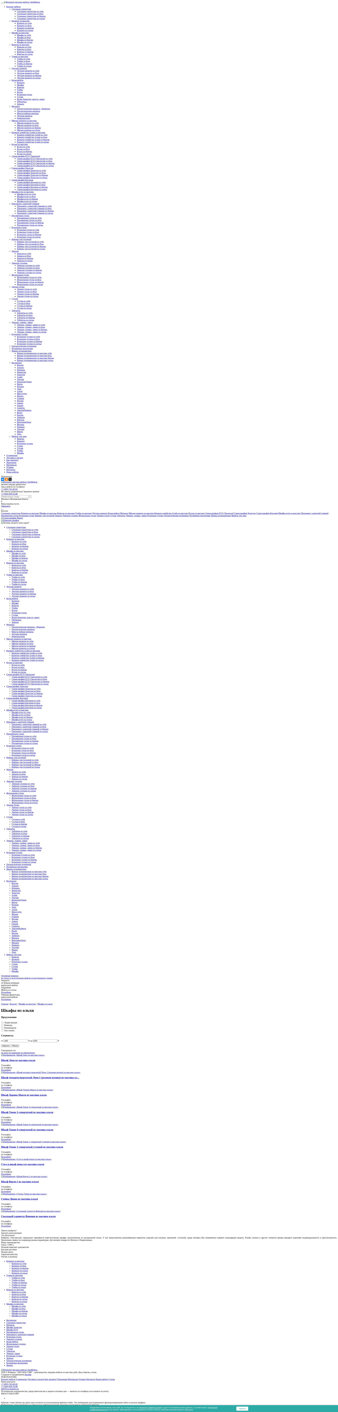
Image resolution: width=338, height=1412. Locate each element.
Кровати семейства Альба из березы (33, 139)
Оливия (20, 398)
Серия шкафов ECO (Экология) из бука (34, 161)
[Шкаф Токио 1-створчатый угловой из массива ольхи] (169, 1142)
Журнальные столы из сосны (30, 284)
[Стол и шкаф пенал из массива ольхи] (169, 1159)
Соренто (21, 408)
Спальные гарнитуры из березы (31, 16)
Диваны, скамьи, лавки (22, 322)
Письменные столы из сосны (30, 225)
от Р (15, 1041)
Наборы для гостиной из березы (31, 246)
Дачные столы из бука (27, 291)
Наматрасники (23, 118)
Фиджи (20, 401)
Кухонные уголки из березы (29, 341)
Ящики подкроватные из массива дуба (34, 353)
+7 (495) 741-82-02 (9, 489)
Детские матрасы (24, 116)
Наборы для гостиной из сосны (31, 249)
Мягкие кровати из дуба (28, 123)
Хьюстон (21, 375)
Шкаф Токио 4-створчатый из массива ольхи (27, 1129)
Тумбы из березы (24, 64)
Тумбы (20, 90)
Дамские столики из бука (28, 268)
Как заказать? (12, 460)
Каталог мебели (13, 7)
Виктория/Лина (24, 422)
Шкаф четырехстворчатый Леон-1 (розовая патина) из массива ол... (40, 1077)
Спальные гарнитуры (21, 9)
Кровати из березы (25, 28)
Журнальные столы (20, 275)
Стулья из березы (24, 306)
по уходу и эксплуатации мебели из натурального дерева (27, 977)
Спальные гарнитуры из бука (30, 14)
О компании (11, 455)
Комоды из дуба (24, 47)
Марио (20, 432)
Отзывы (10, 467)
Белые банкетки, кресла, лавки (31, 99)
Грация (20, 405)
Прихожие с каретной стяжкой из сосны (35, 213)
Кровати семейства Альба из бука (32, 137)
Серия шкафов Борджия (22, 180)
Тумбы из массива (20, 56)
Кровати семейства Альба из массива (28, 132)
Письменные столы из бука (29, 220)
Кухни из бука (23, 149)
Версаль (20, 420)
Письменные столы (20, 215)
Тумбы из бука (23, 61)
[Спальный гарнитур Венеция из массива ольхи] (169, 1211)
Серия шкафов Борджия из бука (31, 185)
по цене (5, 1053)
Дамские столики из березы (29, 270)
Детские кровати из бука (28, 73)
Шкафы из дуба (24, 35)
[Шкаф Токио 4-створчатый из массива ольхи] (169, 1124)
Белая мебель (17, 80)
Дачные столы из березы (28, 294)
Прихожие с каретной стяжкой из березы (35, 211)
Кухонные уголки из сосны (29, 344)
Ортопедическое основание (24, 346)
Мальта (20, 396)
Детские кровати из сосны (29, 78)
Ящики (9, 1365)
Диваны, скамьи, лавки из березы (32, 329)
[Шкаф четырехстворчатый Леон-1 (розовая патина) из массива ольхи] (169, 1072)
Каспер (20, 415)
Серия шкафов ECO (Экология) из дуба (34, 158)
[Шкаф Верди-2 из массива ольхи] (169, 1176)
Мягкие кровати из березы (29, 128)
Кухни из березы (24, 151)
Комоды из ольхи (19, 1301)
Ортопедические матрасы (28, 111)
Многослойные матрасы (28, 113)
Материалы (11, 465)
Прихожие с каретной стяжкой (25, 204)
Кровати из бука (24, 26)
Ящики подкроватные (22, 351)
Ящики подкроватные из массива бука (34, 356)
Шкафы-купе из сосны (27, 201)
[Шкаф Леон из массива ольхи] (169, 1055)
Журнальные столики (16, 1344)
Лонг (19, 434)
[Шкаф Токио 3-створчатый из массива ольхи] (169, 1107)
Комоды (20, 87)
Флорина (21, 370)
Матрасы (16, 106)
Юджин (20, 386)
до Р (44, 1041)
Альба (19, 377)
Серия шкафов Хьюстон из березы (32, 175)
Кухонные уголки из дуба (28, 337)
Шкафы (20, 85)
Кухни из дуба (23, 147)
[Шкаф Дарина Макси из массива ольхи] (169, 1090)
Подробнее (6, 992)
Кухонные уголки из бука (28, 339)
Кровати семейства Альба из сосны (33, 142)
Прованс (21, 427)
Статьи (112, 1379)
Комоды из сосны (25, 54)
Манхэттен (22, 394)
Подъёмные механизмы (22, 348)
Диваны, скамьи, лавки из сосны (31, 332)
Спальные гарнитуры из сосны (31, 18)
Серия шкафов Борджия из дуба (31, 182)
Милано (20, 424)
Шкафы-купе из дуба (26, 194)
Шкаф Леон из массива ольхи (18, 1060)
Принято (242, 1409)
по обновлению (28, 1053)
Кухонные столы (24, 94)
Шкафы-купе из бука (26, 196)
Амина (20, 403)
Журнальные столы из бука (29, 280)
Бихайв (28, 1374)
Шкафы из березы (25, 40)
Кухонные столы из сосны (29, 237)
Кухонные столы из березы (29, 234)
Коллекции (17, 363)
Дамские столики (19, 263)
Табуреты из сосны (25, 320)
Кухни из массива (20, 144)
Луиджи (20, 429)
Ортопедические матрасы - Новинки (33, 109)
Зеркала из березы (25, 258)
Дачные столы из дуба (27, 289)
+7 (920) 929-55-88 (9, 494)
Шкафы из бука (24, 37)
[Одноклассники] (6, 479)
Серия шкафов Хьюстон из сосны (32, 177)
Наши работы (12, 472)
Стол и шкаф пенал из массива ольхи (22, 1164)
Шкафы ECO (12, 1330)
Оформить (5, 506)
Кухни (20, 92)
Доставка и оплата (14, 458)
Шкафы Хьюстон (14, 1327)
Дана (19, 389)
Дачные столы (18, 287)
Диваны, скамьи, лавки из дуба (31, 325)
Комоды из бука (24, 49)
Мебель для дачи (19, 436)
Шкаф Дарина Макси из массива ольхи (24, 1095)
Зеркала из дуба (24, 253)
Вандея (20, 365)
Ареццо (20, 367)
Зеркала (20, 104)
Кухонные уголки (20, 334)
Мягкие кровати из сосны (28, 130)
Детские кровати (19, 68)
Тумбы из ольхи (19, 1287)
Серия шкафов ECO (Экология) (26, 156)
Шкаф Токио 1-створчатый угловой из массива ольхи (32, 1147)
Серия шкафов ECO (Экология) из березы (36, 163)
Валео (19, 413)
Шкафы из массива (20, 33)
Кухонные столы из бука (28, 232)
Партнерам (11, 462)
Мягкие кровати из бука (28, 125)
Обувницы (22, 102)
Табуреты (16, 310)
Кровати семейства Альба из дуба (32, 135)
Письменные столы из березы (30, 223)
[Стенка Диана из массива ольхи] (169, 1194)
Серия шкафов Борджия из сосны (32, 189)
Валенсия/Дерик (24, 382)
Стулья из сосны (24, 308)
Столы (20, 446)
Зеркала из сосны (24, 261)
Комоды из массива (20, 45)
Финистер (21, 372)
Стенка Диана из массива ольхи (19, 1199)
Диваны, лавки (13, 1353)
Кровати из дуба (24, 23)
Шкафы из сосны (24, 42)
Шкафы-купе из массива (23, 192)
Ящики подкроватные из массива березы (35, 358)
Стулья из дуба (23, 301)
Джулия (20, 379)
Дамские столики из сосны (29, 272)
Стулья (20, 97)
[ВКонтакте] (2, 479)
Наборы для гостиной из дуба (30, 242)
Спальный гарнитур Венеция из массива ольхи (28, 1216)
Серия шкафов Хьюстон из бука (31, 173)
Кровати (21, 83)
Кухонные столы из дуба (28, 230)
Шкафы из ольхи (19, 1316)
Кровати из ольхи (20, 1273)
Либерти (21, 417)
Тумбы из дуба (23, 59)
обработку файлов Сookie (150, 1407)
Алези (19, 391)
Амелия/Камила (24, 410)
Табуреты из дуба (25, 313)
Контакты (10, 470)
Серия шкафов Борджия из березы (32, 187)
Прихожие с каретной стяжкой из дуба (34, 206)
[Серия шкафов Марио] (12, 518)
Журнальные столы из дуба (29, 277)
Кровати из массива (21, 21)
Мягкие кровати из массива (24, 121)
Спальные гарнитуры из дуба (30, 11)
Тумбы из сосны (24, 66)
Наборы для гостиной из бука (30, 244)
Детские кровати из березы (29, 75)
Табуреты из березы (26, 318)
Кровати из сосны (25, 30)
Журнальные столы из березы (30, 282)
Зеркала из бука (24, 256)
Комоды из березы (25, 52)
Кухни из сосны (24, 154)
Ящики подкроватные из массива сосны (35, 360)
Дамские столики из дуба (28, 265)
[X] (10, 479)
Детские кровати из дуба (28, 71)
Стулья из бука (23, 303)
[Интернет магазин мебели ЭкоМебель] (22, 2)
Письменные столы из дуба (29, 218)
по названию (15, 1053)
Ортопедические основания (18, 1361)
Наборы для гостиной (21, 239)
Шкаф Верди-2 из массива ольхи (20, 1181)
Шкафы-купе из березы (27, 199)
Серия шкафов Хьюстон (22, 168)
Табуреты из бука (24, 315)
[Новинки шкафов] (10, 520)
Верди (20, 384)
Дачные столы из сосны (27, 296)
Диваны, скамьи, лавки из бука (31, 327)
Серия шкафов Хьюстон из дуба (31, 170)
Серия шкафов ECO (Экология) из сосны (35, 166)
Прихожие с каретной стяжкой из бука (34, 208)
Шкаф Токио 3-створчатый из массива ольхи (27, 1112)
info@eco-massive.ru (10, 1389)
